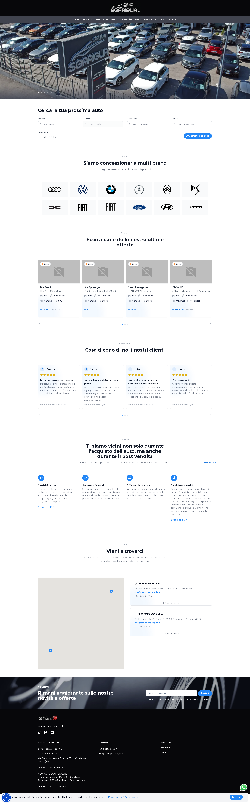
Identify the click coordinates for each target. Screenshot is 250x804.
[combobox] (58, 124)
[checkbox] (39, 137)
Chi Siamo (87, 19)
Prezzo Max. (177, 118)
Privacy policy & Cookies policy (123, 797)
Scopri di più (45, 507)
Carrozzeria (132, 118)
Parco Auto (102, 19)
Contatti (173, 19)
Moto (138, 19)
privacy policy (202, 699)
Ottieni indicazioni (171, 603)
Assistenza (150, 19)
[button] (50, 651)
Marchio (41, 118)
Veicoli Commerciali (121, 19)
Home (75, 19)
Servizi (162, 19)
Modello (86, 118)
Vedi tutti (209, 462)
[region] (125, 292)
